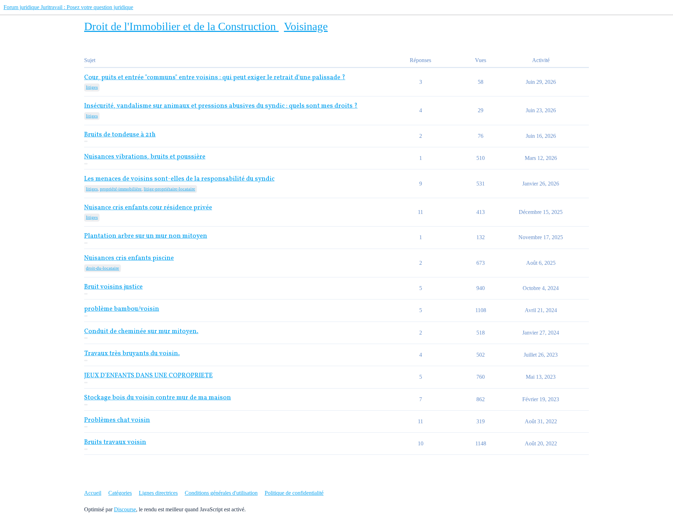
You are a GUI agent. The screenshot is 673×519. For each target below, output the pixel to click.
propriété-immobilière (121, 188)
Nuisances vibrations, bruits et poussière (144, 157)
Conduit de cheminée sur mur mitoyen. (141, 331)
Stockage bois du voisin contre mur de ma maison (157, 397)
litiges (92, 87)
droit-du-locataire (102, 268)
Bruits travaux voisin (115, 442)
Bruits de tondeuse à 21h (120, 134)
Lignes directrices (158, 493)
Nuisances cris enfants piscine (129, 258)
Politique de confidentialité (294, 493)
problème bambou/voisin (121, 309)
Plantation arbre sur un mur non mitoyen (145, 236)
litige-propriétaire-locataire (169, 188)
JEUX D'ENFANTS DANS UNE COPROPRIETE (148, 375)
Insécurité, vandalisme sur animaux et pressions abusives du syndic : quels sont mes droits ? (221, 106)
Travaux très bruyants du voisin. (132, 353)
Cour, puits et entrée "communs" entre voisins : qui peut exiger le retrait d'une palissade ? (214, 77)
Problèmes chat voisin (117, 420)
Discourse (125, 509)
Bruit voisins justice (113, 287)
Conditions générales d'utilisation (221, 493)
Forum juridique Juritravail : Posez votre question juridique (68, 7)
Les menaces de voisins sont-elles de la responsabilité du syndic (179, 179)
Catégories (120, 493)
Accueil (92, 493)
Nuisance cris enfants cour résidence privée (148, 207)
